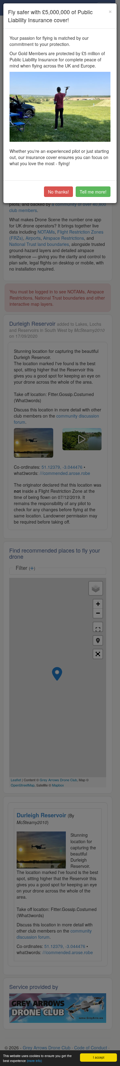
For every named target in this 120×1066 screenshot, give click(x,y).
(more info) (34, 1060)
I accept (98, 1057)
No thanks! (58, 192)
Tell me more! (93, 192)
